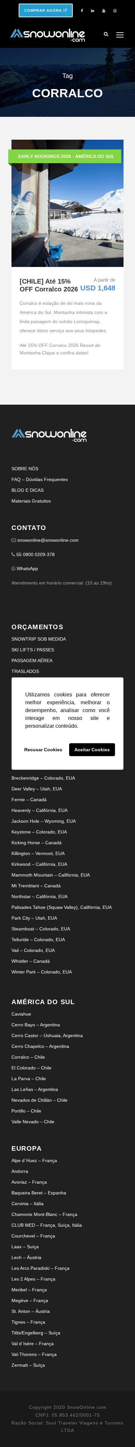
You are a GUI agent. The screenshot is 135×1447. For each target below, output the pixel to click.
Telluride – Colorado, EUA (38, 939)
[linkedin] (92, 11)
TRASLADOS (25, 671)
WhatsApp (27, 568)
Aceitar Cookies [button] (92, 749)
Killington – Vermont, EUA (38, 853)
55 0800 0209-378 (35, 554)
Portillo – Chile (26, 1110)
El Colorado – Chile (31, 1067)
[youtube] (103, 11)
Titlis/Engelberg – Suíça (35, 1332)
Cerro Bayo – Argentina (35, 1024)
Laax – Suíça (25, 1246)
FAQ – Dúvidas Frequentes (39, 479)
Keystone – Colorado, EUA (39, 831)
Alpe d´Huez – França (34, 1160)
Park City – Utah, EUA (34, 918)
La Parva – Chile (28, 1078)
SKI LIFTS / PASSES (32, 649)
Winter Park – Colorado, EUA (41, 971)
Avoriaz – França (29, 1182)
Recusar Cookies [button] (43, 749)
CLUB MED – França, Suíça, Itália (46, 1225)
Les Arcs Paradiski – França (40, 1268)
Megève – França (29, 1300)
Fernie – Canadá (29, 799)
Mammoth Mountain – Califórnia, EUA (50, 875)
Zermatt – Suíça (28, 1365)
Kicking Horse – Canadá (36, 842)
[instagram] (114, 11)
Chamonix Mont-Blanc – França (44, 1214)
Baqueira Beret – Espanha (38, 1192)
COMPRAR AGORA (43, 10)
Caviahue (21, 1014)
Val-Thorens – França (34, 1354)
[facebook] (82, 11)
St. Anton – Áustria (30, 1311)
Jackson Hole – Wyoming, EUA (43, 821)
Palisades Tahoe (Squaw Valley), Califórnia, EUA (61, 907)
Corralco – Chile (28, 1057)
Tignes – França (28, 1322)
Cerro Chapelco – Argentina (40, 1046)
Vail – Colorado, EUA (33, 950)
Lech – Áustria (26, 1257)
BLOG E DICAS (27, 490)
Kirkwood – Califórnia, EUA (39, 864)
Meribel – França (29, 1289)
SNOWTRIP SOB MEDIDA (38, 639)
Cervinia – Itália (27, 1203)
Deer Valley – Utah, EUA (36, 788)
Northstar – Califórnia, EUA (39, 896)
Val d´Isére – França (32, 1343)
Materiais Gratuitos (31, 501)
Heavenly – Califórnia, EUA (39, 810)
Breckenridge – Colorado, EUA (43, 778)
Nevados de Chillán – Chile (39, 1100)
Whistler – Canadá (30, 961)
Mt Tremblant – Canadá (36, 885)
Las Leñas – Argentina (34, 1089)
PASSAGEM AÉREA (31, 660)
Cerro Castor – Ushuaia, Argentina (47, 1035)
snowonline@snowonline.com (48, 540)
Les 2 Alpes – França (33, 1279)
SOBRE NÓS (24, 468)
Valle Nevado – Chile (32, 1121)
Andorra (19, 1171)
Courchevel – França (33, 1235)
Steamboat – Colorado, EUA (40, 928)
